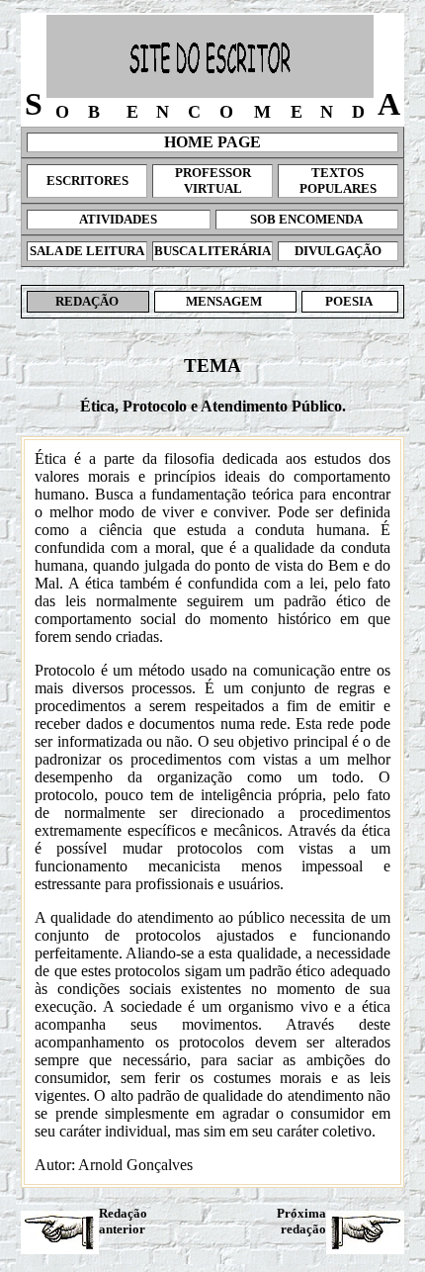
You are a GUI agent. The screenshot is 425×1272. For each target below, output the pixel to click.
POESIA (350, 301)
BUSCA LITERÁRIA (212, 250)
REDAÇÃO (88, 301)
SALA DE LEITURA (87, 250)
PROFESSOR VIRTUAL (213, 180)
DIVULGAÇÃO (338, 250)
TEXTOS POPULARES (338, 180)
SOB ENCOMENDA (306, 219)
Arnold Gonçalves (135, 1164)
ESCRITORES (87, 180)
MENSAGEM (225, 301)
